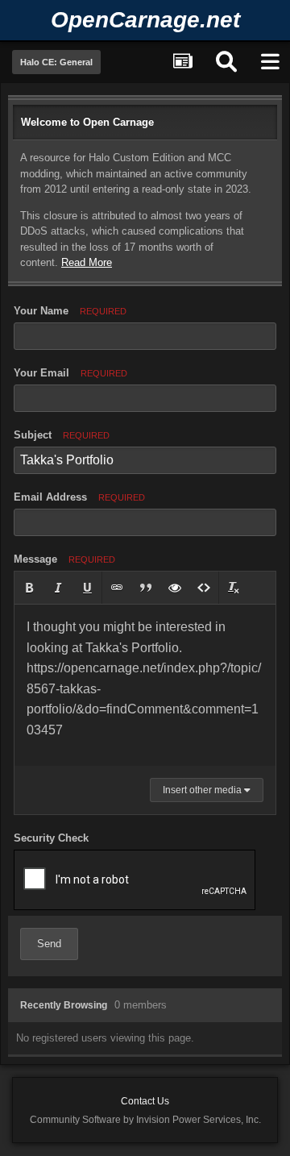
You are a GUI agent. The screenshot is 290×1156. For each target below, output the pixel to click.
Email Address (79, 497)
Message (64, 559)
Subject (62, 435)
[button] (29, 588)
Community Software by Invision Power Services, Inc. (145, 1119)
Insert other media (203, 790)
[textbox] (145, 685)
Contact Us (145, 1101)
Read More (86, 262)
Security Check (51, 838)
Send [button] (49, 944)
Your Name (70, 311)
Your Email (70, 373)
